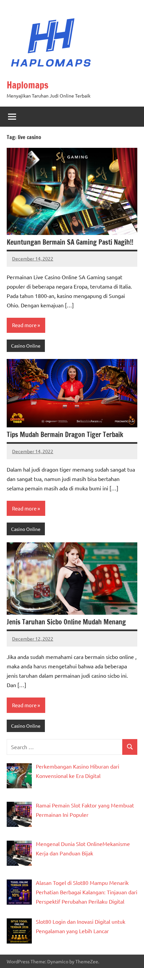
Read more (24, 325)
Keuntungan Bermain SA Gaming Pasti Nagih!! (70, 242)
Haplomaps (28, 85)
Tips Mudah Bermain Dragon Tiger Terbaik (65, 434)
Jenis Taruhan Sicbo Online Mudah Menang (66, 622)
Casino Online (26, 346)
